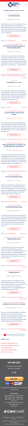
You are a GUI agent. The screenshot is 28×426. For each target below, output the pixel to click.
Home (4, 417)
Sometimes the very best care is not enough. (14, 304)
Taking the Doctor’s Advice (14, 239)
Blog (23, 418)
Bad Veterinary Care (15, 237)
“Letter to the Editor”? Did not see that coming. (14, 113)
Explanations (20, 111)
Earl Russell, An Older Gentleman (9, 349)
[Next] (23, 335)
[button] (26, 4)
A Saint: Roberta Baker (14, 16)
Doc (20, 19)
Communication (17, 175)
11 (20, 334)
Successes (19, 418)
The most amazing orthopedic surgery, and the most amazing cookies (14, 47)
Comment (25, 139)
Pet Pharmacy (6, 418)
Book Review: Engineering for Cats (9, 343)
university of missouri (19, 75)
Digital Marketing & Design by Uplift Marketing (14, 424)
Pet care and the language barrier (14, 177)
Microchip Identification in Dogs (14, 207)
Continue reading (14, 69)
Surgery (13, 44)
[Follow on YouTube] (15, 373)
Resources (13, 418)
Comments (24, 40)
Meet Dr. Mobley (10, 417)
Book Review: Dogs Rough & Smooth (10, 345)
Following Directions (14, 272)
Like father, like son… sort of (14, 82)
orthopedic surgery (11, 75)
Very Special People (19, 44)
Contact (14, 419)
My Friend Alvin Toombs (7, 352)
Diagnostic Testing (13, 302)
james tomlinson (4, 75)
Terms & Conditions (14, 422)
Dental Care (21, 237)
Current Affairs (14, 111)
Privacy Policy (23, 421)
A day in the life (11, 14)
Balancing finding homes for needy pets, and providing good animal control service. (14, 145)
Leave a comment (23, 233)
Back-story (17, 14)
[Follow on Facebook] (13, 373)
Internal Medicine (21, 302)
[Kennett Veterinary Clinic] (14, 5)
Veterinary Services (19, 417)
